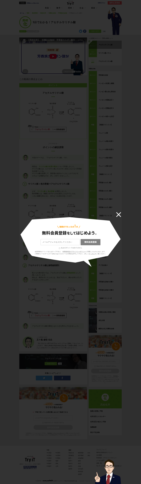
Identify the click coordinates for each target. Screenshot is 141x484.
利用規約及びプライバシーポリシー (74, 251)
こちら (93, 254)
